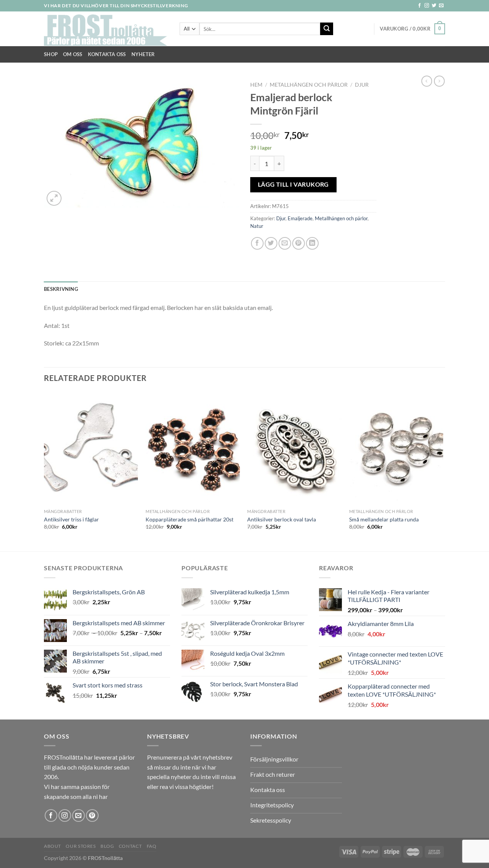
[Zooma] (54, 198)
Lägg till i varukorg (293, 184)
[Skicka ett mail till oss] (441, 5)
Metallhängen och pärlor (309, 85)
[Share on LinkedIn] (312, 243)
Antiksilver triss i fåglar (71, 519)
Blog (107, 846)
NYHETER (143, 54)
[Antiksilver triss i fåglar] (91, 448)
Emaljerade (300, 218)
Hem (256, 85)
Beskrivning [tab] (61, 289)
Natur (256, 226)
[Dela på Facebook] (257, 243)
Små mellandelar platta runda (384, 519)
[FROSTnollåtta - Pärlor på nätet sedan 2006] (106, 29)
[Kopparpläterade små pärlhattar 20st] (193, 448)
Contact (130, 846)
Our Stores (81, 846)
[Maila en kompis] (285, 243)
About (52, 846)
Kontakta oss (107, 54)
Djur (362, 85)
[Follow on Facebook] (419, 5)
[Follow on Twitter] (434, 5)
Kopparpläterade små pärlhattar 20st (189, 519)
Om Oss (73, 54)
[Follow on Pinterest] (92, 815)
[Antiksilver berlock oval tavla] (294, 448)
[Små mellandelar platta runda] (396, 448)
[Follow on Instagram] (426, 5)
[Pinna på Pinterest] (298, 243)
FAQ (152, 846)
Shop (51, 54)
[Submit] (326, 29)
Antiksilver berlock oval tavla (281, 519)
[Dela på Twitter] (271, 243)
